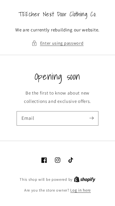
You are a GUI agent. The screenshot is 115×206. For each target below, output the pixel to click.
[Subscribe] (91, 118)
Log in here (80, 190)
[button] (58, 43)
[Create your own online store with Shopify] (84, 179)
